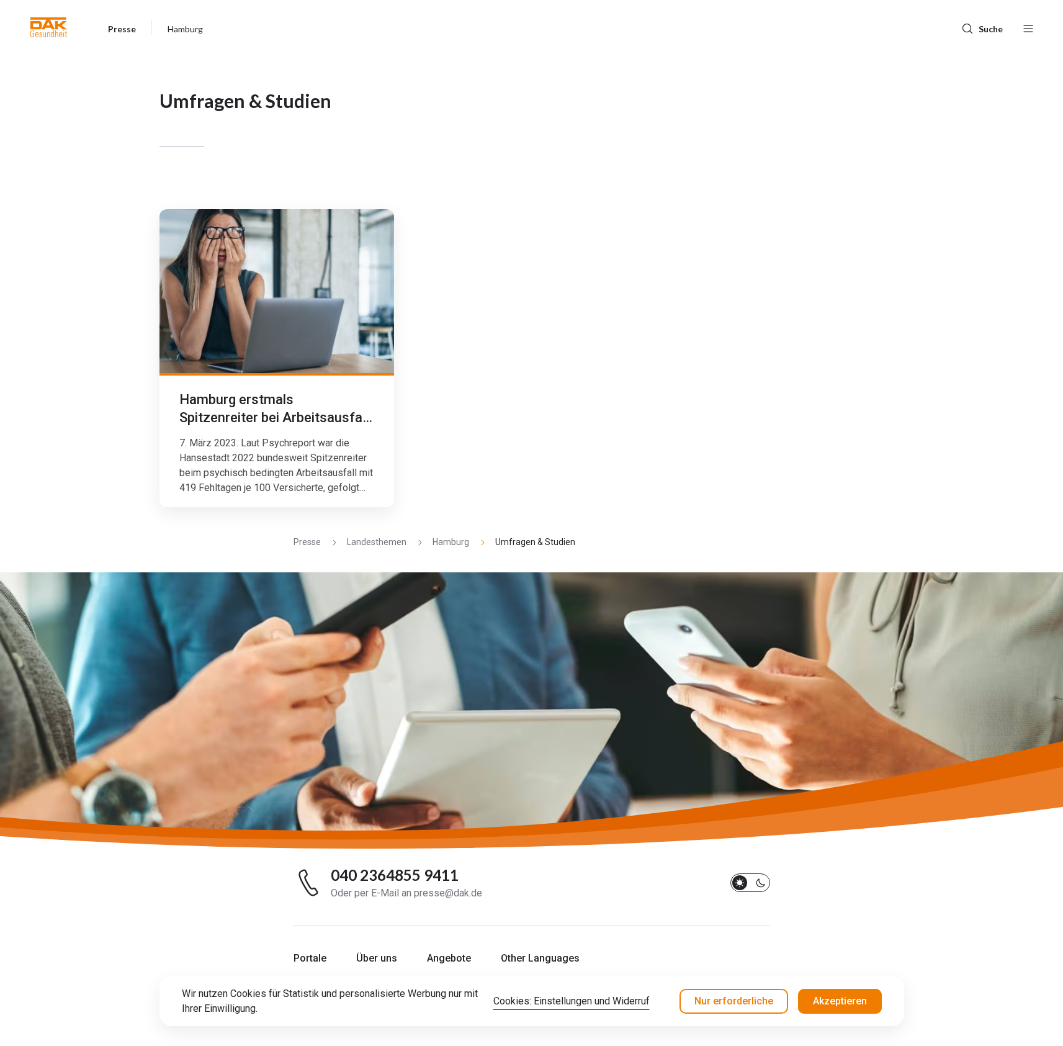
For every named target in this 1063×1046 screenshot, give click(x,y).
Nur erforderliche (733, 1001)
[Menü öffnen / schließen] (1028, 27)
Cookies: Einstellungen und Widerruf (571, 1001)
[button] (48, 27)
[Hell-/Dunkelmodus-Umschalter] (750, 882)
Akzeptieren (840, 1001)
